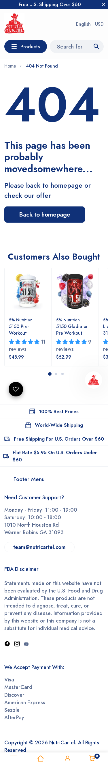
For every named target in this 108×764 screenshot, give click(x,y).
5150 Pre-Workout (19, 329)
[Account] (67, 758)
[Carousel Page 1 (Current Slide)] (50, 374)
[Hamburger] (13, 758)
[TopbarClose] (103, 4)
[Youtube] (26, 644)
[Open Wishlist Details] (16, 389)
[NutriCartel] (14, 24)
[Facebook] (7, 644)
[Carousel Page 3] (62, 374)
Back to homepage (44, 214)
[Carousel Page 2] (56, 374)
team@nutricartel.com (39, 547)
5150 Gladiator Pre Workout (72, 329)
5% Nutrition (21, 320)
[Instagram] (17, 644)
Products (30, 46)
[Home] (40, 758)
